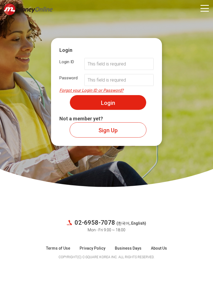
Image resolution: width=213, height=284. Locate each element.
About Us (159, 248)
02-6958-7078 (94, 222)
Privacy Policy (92, 248)
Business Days (128, 248)
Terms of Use (58, 248)
